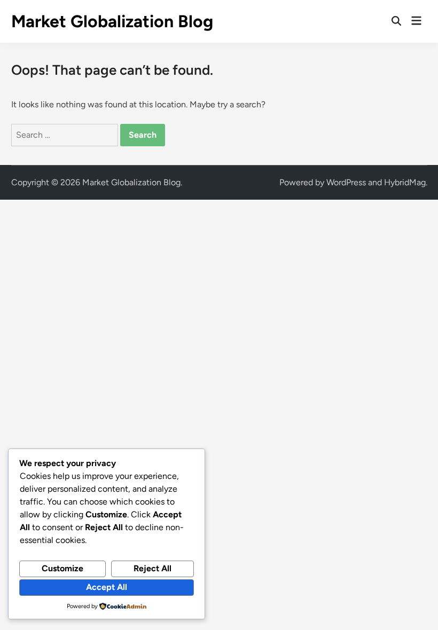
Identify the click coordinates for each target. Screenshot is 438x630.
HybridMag (405, 182)
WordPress (346, 182)
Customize (62, 568)
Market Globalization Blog (112, 21)
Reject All (152, 568)
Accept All (106, 587)
